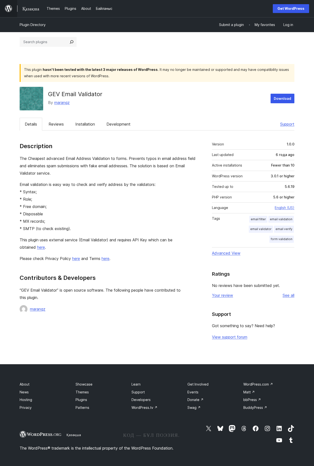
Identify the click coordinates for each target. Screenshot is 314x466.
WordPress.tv (144, 407)
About (24, 384)
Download (282, 98)
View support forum (229, 337)
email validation (281, 219)
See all (288, 295)
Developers (141, 400)
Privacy (26, 407)
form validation (281, 239)
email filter (258, 219)
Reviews (56, 124)
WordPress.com (258, 384)
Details (31, 124)
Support (287, 124)
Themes (82, 392)
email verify (283, 229)
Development (118, 124)
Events (192, 392)
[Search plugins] (72, 42)
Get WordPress (290, 8)
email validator (261, 229)
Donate (195, 400)
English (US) (284, 208)
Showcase (84, 384)
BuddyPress (255, 407)
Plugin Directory (33, 25)
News (24, 392)
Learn (136, 384)
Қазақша (73, 435)
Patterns (82, 407)
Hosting (26, 400)
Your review (222, 295)
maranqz (62, 102)
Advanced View (226, 253)
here (41, 247)
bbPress (252, 400)
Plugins (81, 400)
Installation (85, 124)
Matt (249, 392)
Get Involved (198, 384)
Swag (194, 407)
